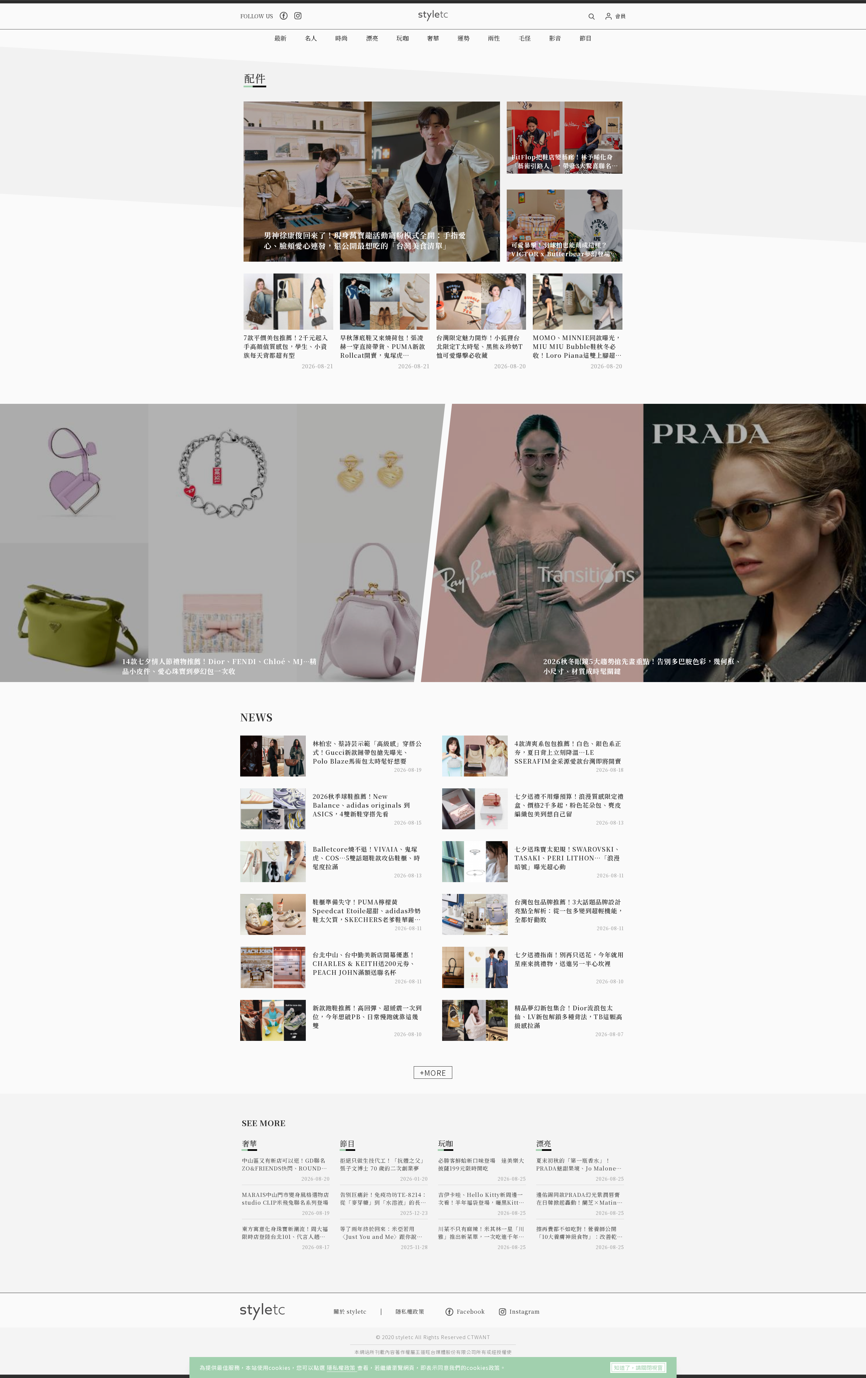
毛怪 (525, 38)
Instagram (524, 1311)
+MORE (433, 1072)
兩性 (494, 38)
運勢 (463, 38)
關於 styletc (350, 1311)
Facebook (471, 1311)
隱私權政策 (342, 1367)
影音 (555, 38)
